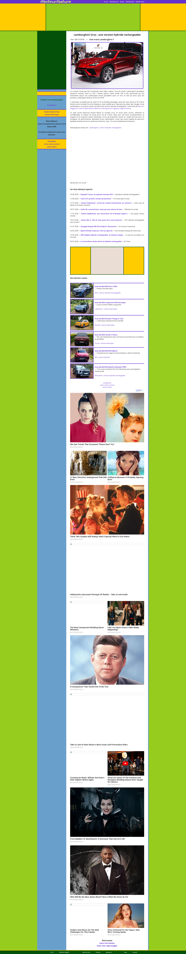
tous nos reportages (107, 945)
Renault (97, 325)
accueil (135, 952)
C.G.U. (52, 952)
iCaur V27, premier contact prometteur (96, 199)
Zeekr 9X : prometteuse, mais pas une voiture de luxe (101, 209)
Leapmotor (99, 309)
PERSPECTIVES (140, 2)
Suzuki (97, 343)
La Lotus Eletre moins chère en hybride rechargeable (101, 241)
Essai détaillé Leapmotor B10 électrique (110, 302)
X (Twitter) (51, 105)
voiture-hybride (104, 357)
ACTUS (106, 2)
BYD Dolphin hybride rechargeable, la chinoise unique (102, 235)
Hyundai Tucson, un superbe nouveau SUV (97, 194)
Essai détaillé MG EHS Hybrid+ (106, 351)
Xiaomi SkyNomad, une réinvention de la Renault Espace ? (104, 214)
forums (98, 952)
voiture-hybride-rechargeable (110, 128)
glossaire (109, 952)
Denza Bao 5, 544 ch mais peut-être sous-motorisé (101, 220)
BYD (96, 293)
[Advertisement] (93, 17)
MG (96, 357)
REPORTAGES (130, 2)
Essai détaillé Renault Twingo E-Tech (109, 319)
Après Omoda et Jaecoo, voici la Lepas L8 (96, 231)
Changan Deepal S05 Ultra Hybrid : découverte (98, 226)
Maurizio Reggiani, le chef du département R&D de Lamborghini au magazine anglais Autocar (107, 107)
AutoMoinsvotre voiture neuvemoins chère (51, 144)
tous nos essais (106, 943)
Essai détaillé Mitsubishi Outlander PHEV (110, 367)
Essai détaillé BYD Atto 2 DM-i (106, 286)
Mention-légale (64, 952)
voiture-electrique (110, 309)
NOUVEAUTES (114, 2)
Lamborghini (93, 128)
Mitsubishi (98, 375)
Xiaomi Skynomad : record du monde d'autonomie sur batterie (106, 203)
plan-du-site (86, 952)
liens (125, 952)
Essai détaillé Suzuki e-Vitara (106, 335)
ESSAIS (122, 2)
